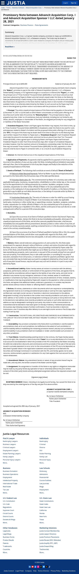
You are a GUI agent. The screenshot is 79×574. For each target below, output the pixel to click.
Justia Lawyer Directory (48, 534)
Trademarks (7, 546)
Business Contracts (18, 7)
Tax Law (6, 490)
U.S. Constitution (9, 501)
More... (5, 463)
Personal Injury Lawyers (11, 460)
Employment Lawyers (10, 450)
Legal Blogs (7, 534)
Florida (42, 513)
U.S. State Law (46, 498)
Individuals (44, 438)
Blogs (42, 487)
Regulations (7, 507)
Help (34, 571)
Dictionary (43, 471)
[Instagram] (38, 567)
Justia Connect (9, 571)
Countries (6, 549)
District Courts (8, 516)
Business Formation (10, 471)
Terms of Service (43, 571)
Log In (65, 3)
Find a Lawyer (9, 438)
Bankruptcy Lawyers (10, 441)
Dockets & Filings (9, 519)
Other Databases (10, 528)
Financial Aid (44, 477)
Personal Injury (45, 460)
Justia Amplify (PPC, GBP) (48, 543)
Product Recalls (8, 540)
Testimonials (44, 549)
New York (43, 516)
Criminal (42, 444)
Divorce (42, 447)
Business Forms (8, 537)
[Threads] (41, 567)
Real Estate (7, 487)
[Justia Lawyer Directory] (49, 567)
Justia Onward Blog (46, 546)
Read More (9, 47)
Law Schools (45, 468)
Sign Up (73, 3)
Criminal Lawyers (9, 447)
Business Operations (10, 474)
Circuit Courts (8, 513)
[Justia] (16, 3)
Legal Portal (19, 571)
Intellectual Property (10, 480)
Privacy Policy (55, 571)
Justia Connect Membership (50, 531)
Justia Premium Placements (49, 537)
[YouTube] (32, 567)
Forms (9, 7)
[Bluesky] (44, 567)
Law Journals (44, 483)
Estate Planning (45, 454)
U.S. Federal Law (10, 498)
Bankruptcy (44, 441)
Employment (7, 477)
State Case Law (45, 507)
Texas (42, 519)
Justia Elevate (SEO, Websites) (50, 540)
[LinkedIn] (30, 567)
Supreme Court (8, 510)
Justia (3, 7)
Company (28, 571)
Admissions (44, 474)
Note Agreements (41, 25)
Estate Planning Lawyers (12, 454)
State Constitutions (46, 501)
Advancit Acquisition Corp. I (34, 7)
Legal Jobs (6, 531)
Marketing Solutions (48, 528)
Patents (5, 543)
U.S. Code (6, 504)
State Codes (44, 504)
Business (6, 468)
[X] (46, 567)
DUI (41, 450)
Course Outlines (45, 480)
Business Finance (26, 25)
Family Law (43, 457)
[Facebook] (35, 567)
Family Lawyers (8, 457)
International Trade (10, 483)
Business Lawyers (9, 444)
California (43, 510)
